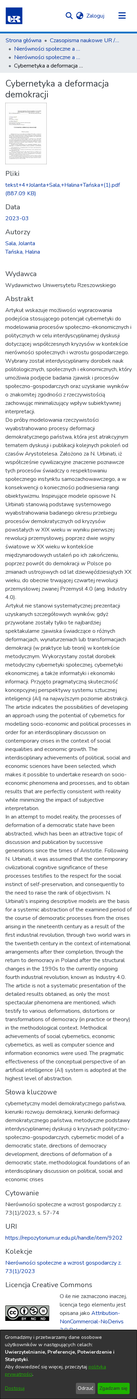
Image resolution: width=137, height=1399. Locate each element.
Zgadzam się (113, 1388)
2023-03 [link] (17, 218)
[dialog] (68, 1364)
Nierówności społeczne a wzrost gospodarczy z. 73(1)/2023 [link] (49, 57)
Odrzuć (85, 1388)
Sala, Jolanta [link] (20, 243)
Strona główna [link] (23, 40)
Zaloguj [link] (95, 16)
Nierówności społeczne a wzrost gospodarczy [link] (49, 49)
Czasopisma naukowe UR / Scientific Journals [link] (85, 40)
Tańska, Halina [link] (22, 252)
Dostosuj (15, 1388)
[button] (14, 16)
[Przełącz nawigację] (122, 16)
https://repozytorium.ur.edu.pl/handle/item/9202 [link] (64, 1238)
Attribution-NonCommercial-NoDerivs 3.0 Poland (92, 1321)
